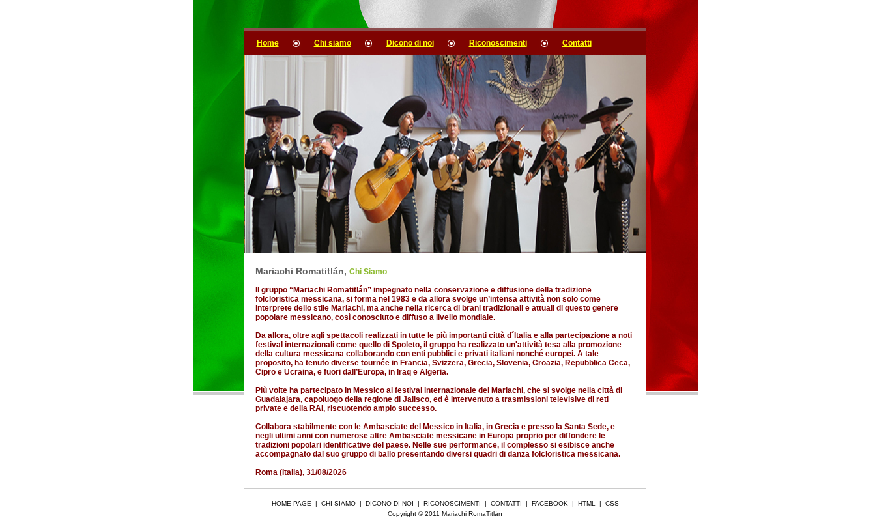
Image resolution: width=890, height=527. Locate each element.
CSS (612, 503)
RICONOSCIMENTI (452, 503)
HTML (587, 503)
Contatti (577, 43)
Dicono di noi (410, 43)
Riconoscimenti (498, 43)
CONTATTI (506, 503)
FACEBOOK (550, 503)
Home (268, 43)
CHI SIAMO (338, 503)
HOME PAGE (291, 503)
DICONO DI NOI (390, 503)
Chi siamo (332, 43)
